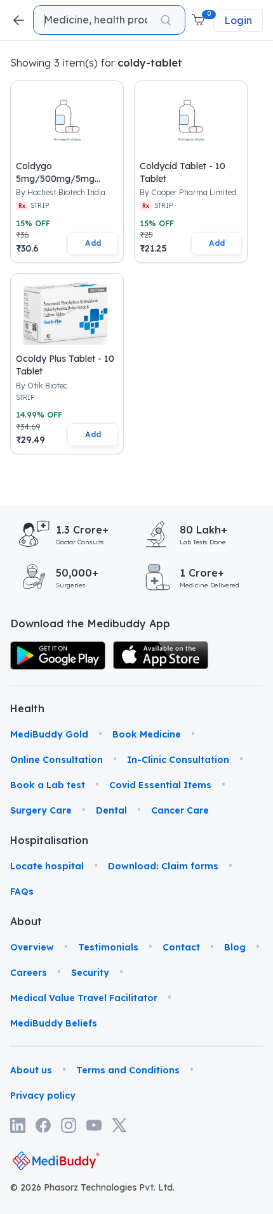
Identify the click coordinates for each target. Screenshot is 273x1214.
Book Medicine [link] (146, 734)
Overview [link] (32, 947)
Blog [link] (235, 947)
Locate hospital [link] (47, 866)
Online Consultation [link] (56, 759)
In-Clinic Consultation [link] (178, 759)
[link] (57, 655)
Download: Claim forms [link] (163, 866)
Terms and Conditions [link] (128, 1070)
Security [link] (90, 972)
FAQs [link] (22, 891)
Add (93, 243)
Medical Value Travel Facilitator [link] (83, 998)
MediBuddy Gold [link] (49, 734)
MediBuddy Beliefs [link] (53, 1023)
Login (238, 20)
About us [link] (31, 1070)
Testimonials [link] (108, 947)
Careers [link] (28, 972)
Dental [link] (111, 810)
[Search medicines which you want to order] (166, 20)
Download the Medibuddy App (90, 623)
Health (27, 708)
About (26, 921)
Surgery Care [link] (41, 810)
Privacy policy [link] (43, 1095)
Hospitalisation (29, 840)
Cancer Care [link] (180, 810)
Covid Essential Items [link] (160, 785)
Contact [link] (181, 947)
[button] (199, 20)
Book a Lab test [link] (47, 785)
